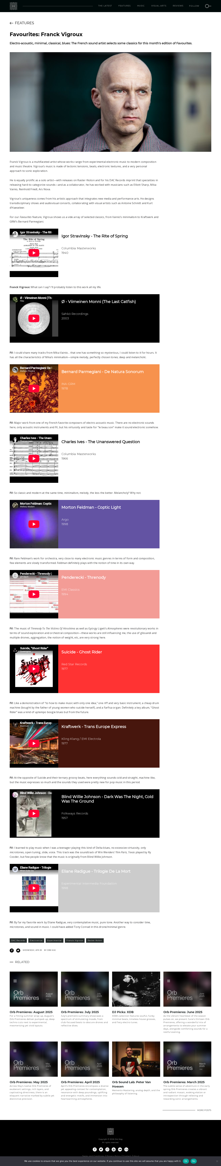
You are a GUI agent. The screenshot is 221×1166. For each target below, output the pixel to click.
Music (141, 6)
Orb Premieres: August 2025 (31, 1012)
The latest (105, 6)
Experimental (54, 940)
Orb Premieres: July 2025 (80, 1012)
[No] (217, 1161)
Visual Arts (158, 6)
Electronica (36, 940)
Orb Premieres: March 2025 (184, 1082)
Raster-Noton (95, 940)
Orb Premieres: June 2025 (182, 1012)
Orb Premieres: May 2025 (29, 1082)
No (193, 1161)
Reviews (178, 6)
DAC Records (18, 940)
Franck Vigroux (74, 940)
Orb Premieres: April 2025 (80, 1082)
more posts (204, 1110)
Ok (185, 1161)
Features (124, 6)
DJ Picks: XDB (123, 1012)
